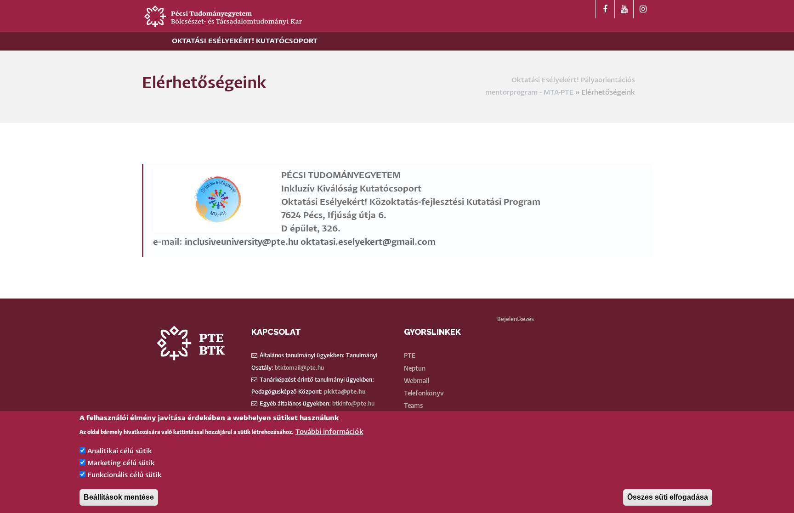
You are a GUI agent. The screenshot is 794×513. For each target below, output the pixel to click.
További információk (329, 431)
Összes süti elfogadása (667, 497)
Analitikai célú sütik (119, 451)
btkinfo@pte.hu (353, 404)
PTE (409, 356)
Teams (413, 406)
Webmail (416, 381)
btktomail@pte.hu (299, 368)
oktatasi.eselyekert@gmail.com (369, 242)
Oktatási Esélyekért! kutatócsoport (245, 41)
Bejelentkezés (515, 319)
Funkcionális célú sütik (124, 475)
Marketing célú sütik (121, 463)
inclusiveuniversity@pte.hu (241, 242)
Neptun (414, 369)
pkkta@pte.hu (345, 392)
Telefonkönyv (424, 393)
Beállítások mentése (119, 497)
